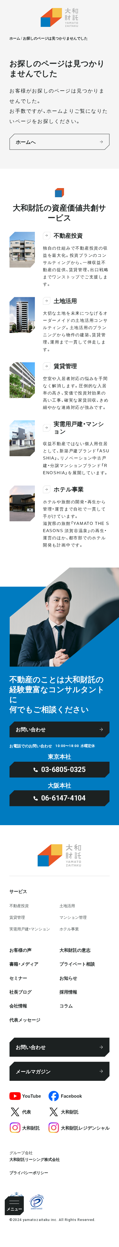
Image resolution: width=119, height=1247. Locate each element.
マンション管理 (73, 917)
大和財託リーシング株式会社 (34, 1159)
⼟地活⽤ (67, 905)
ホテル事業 (69, 929)
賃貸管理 (17, 917)
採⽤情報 (68, 991)
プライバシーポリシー (28, 1172)
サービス (18, 891)
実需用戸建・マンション (29, 929)
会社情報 (18, 1005)
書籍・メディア (23, 963)
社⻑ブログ (20, 991)
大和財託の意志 (75, 949)
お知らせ (68, 977)
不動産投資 (19, 905)
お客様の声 (20, 949)
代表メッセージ (24, 1019)
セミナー (18, 977)
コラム (66, 1005)
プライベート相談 (77, 963)
